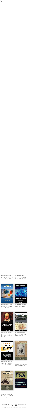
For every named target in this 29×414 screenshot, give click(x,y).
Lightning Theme (14, 407)
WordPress (8, 407)
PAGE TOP (27, 400)
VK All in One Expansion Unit (22, 407)
